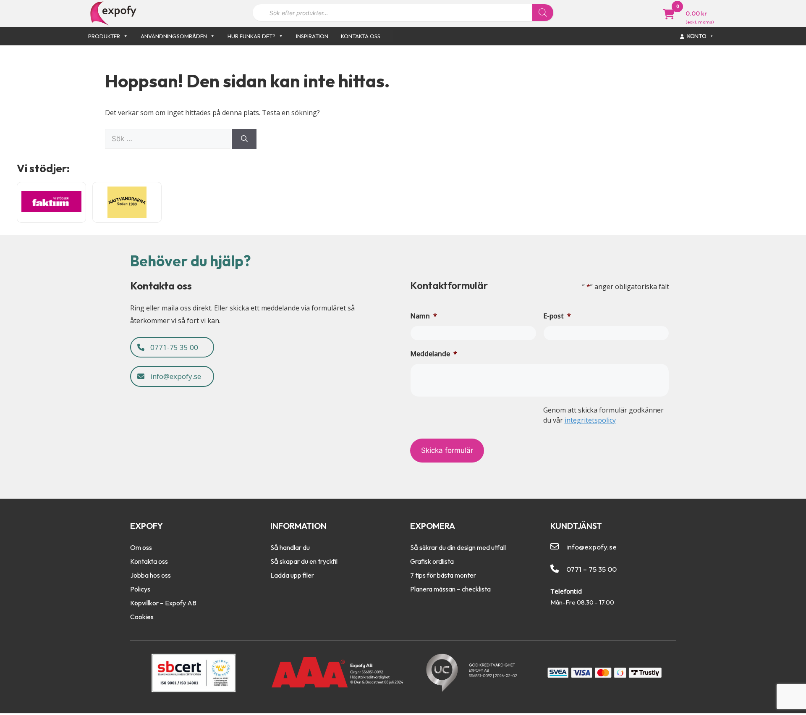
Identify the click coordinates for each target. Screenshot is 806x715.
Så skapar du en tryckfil (304, 561)
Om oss (141, 547)
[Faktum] (51, 202)
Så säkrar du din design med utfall (458, 547)
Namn (423, 316)
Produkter (104, 36)
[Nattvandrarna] (127, 202)
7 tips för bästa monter (443, 575)
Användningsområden (174, 36)
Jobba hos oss (150, 575)
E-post (557, 316)
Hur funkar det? (251, 36)
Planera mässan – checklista (450, 589)
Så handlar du (290, 547)
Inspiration (312, 36)
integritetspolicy (590, 420)
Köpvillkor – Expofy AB (163, 603)
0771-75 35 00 (173, 347)
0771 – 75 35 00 (591, 569)
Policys (140, 589)
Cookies (142, 616)
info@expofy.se (175, 376)
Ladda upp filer (292, 575)
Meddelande (433, 353)
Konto (697, 36)
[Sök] (542, 12)
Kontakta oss (360, 36)
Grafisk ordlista (432, 561)
